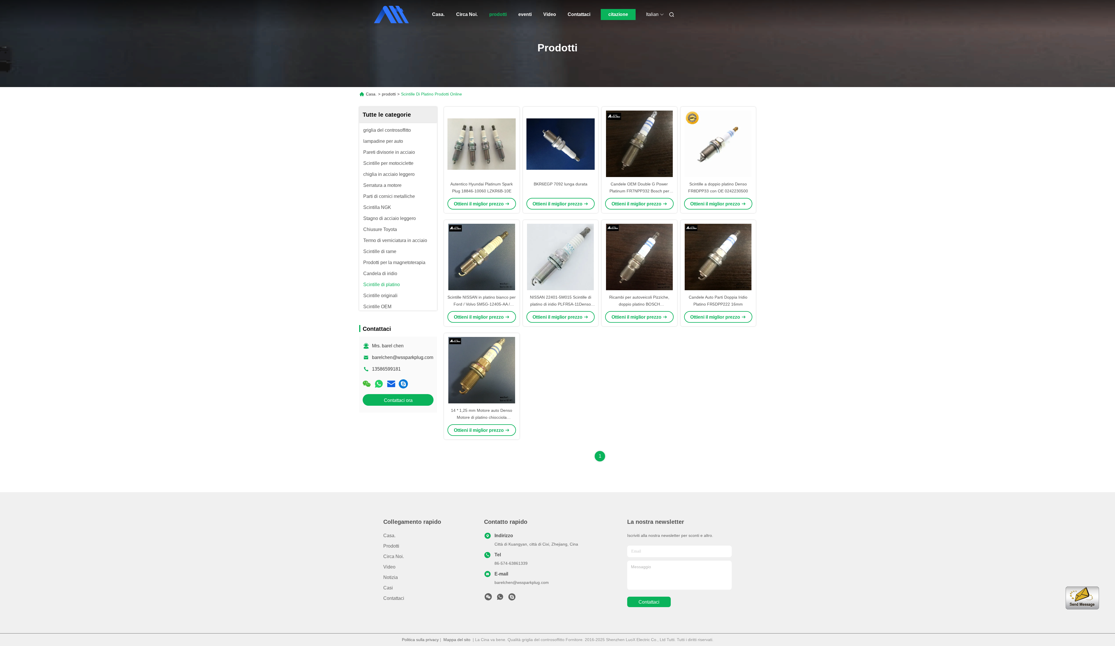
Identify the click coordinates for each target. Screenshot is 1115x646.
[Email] (391, 383)
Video (549, 14)
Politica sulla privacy (420, 639)
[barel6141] (403, 383)
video (389, 566)
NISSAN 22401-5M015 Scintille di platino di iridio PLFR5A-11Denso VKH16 (560, 304)
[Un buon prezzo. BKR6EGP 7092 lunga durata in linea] (560, 143)
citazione (618, 14)
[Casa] (391, 14)
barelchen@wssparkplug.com (402, 357)
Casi (388, 587)
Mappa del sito (456, 639)
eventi (525, 14)
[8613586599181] (500, 598)
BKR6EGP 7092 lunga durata (560, 184)
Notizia (390, 577)
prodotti (498, 14)
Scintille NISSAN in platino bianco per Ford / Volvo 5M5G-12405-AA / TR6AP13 (481, 304)
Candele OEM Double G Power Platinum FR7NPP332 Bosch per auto (639, 191)
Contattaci (579, 14)
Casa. (438, 14)
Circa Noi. (467, 14)
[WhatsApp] (379, 383)
